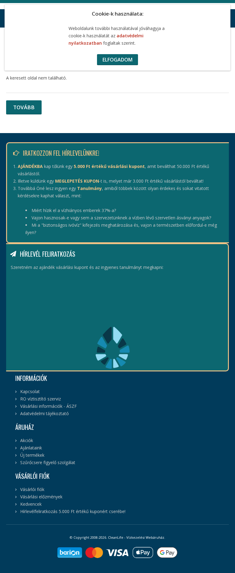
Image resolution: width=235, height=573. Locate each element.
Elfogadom (117, 59)
